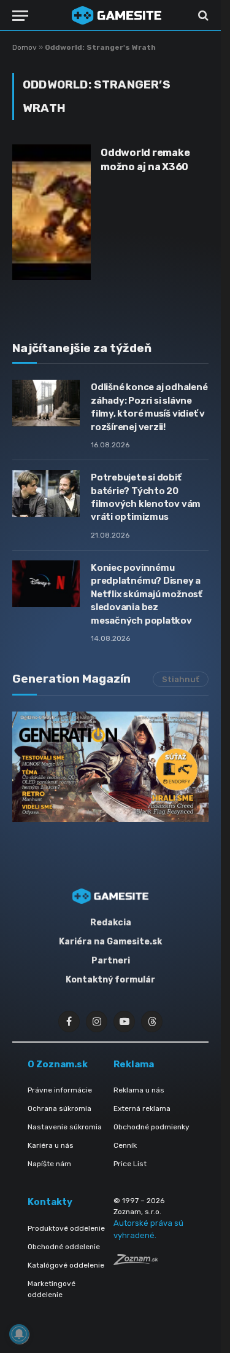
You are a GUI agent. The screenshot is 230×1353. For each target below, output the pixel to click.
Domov (24, 47)
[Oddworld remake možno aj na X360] (51, 212)
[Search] (202, 15)
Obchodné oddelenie (64, 1246)
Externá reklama (142, 1108)
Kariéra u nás (51, 1145)
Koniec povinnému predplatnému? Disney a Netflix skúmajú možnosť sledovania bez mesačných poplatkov (146, 594)
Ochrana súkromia (59, 1108)
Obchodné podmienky (151, 1127)
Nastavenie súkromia (65, 1127)
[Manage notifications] (19, 1334)
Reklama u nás (138, 1090)
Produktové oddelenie (66, 1228)
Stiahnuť (180, 679)
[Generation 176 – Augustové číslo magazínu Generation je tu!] (110, 767)
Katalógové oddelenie (66, 1265)
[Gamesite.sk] (116, 15)
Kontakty (50, 1201)
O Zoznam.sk (58, 1064)
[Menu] (20, 15)
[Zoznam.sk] (135, 1261)
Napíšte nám (49, 1163)
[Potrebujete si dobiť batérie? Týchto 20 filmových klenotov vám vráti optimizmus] (46, 493)
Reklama (133, 1064)
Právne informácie (60, 1090)
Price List (130, 1163)
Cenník (125, 1145)
